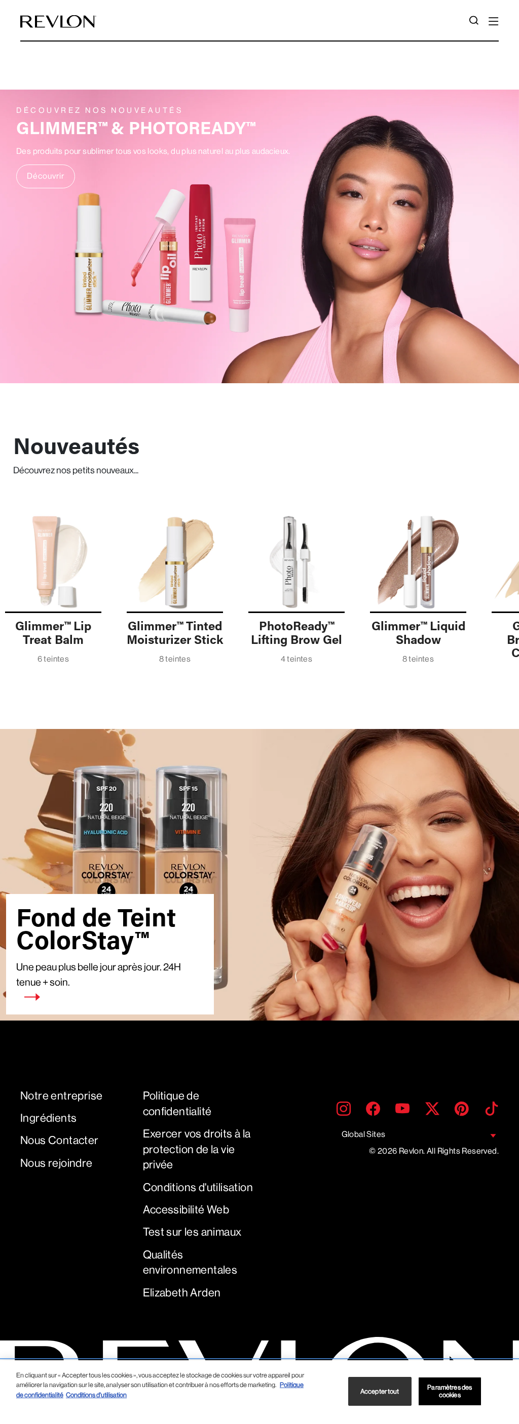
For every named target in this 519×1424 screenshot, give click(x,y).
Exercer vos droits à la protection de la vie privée (197, 1149)
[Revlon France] (58, 21)
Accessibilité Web (186, 1209)
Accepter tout (379, 1391)
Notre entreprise (61, 1095)
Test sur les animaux (192, 1232)
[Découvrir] (259, 236)
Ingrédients (48, 1118)
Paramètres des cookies (449, 1391)
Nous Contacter (59, 1140)
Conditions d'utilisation (198, 1187)
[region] (259, 1392)
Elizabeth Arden (182, 1292)
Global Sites (364, 1134)
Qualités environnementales (190, 1262)
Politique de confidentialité (177, 1103)
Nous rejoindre (56, 1163)
